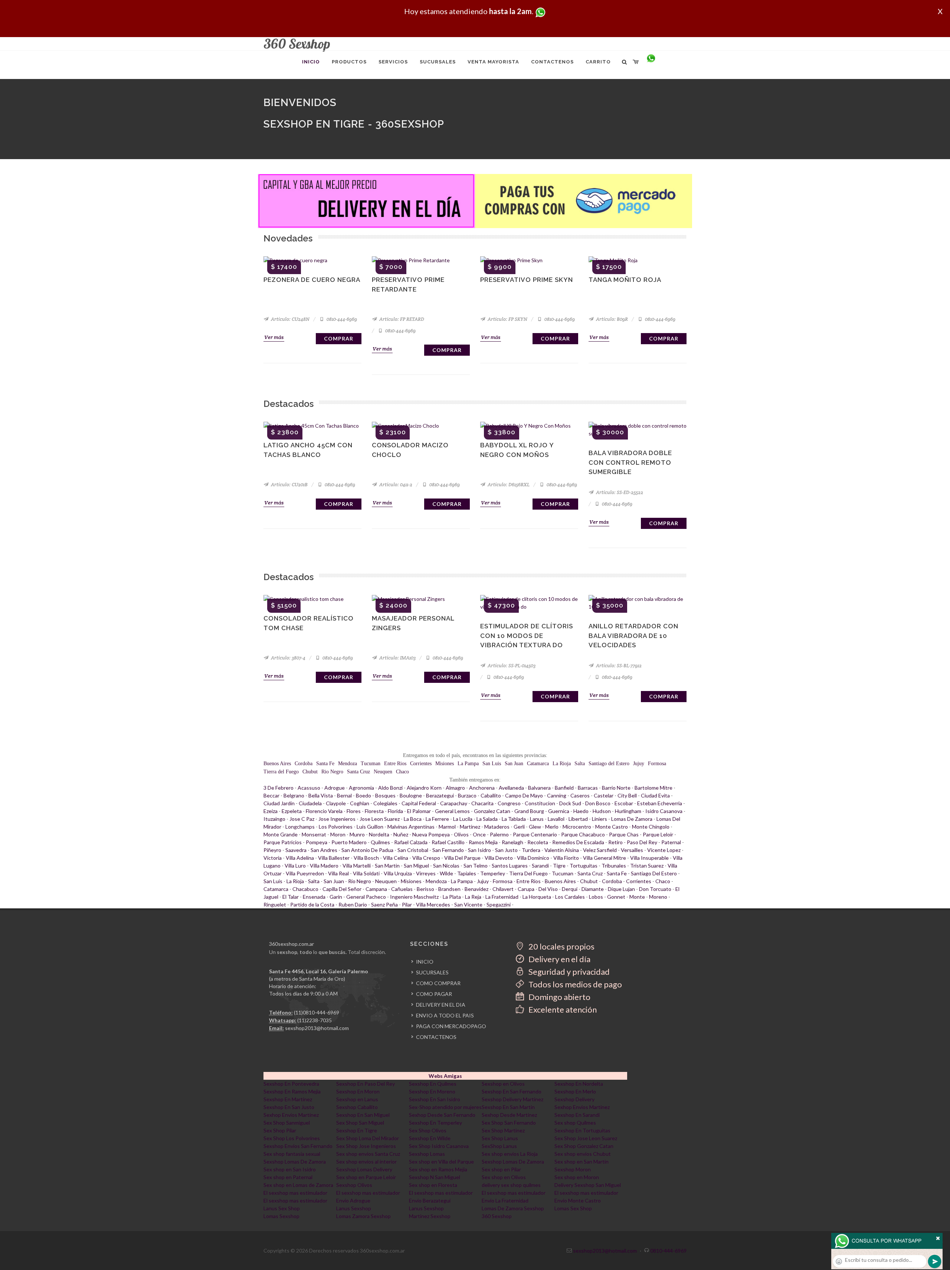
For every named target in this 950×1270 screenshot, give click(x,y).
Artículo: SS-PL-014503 (511, 665)
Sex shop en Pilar (501, 1169)
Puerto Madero (349, 842)
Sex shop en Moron (576, 1177)
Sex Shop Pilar (279, 1130)
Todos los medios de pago (574, 984)
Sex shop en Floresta (433, 1185)
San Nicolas (446, 865)
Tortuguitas (583, 865)
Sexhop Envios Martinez (582, 1107)
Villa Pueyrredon (305, 873)
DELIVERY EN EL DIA (440, 1004)
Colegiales (385, 803)
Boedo (363, 795)
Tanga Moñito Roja (625, 279)
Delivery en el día (558, 959)
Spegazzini (499, 904)
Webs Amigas (445, 1076)
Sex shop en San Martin (581, 1161)
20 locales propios (560, 946)
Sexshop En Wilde (430, 1138)
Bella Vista (320, 795)
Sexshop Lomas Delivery (364, 1169)
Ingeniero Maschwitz (414, 897)
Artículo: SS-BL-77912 (618, 665)
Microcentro (577, 826)
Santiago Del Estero (654, 873)
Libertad (578, 819)
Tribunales (614, 865)
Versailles (632, 850)
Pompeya (316, 842)
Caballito (491, 795)
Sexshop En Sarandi (577, 1115)
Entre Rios (395, 763)
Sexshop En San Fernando (511, 1091)
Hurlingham (628, 811)
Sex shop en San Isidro (289, 1169)
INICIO (424, 961)
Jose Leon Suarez (380, 819)
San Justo (506, 850)
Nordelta (379, 834)
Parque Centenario (535, 834)
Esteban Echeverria (659, 803)
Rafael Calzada (411, 842)
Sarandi (540, 865)
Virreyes (426, 873)
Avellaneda (511, 787)
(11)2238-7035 (314, 1020)
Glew (535, 826)
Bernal (344, 795)
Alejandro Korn (424, 787)
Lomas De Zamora (631, 819)
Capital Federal (419, 803)
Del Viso (548, 889)
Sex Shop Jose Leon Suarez (585, 1138)
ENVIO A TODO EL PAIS (445, 1015)
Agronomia (361, 787)
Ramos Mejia (483, 842)
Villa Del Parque (462, 858)
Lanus (537, 819)
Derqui (569, 889)
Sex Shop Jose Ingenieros (366, 1146)
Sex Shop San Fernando (509, 1122)
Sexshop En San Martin (508, 1107)
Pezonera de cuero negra (311, 279)
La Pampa (468, 763)
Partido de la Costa (312, 904)
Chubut (310, 771)
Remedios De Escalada (578, 842)
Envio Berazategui (430, 1200)
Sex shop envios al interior (366, 1161)
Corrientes (421, 763)
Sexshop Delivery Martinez (512, 1099)
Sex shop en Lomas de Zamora (298, 1185)
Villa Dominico (533, 858)
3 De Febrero (278, 787)
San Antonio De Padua (367, 850)
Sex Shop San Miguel (360, 1122)
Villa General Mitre (604, 858)
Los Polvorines (336, 826)
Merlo (551, 826)
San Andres (324, 850)
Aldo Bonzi (390, 787)
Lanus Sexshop (353, 1208)
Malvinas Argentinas (411, 826)
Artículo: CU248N (289, 319)
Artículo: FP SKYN (507, 319)
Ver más (274, 337)
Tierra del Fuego (281, 771)
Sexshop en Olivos (503, 1083)
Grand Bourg (529, 811)
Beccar (271, 795)
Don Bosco (597, 803)
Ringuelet (274, 904)
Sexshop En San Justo (288, 1107)
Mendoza (347, 763)
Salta (579, 763)
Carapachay (453, 803)
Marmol (447, 826)
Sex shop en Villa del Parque (441, 1161)
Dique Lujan (621, 889)
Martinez (470, 826)
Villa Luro (295, 865)
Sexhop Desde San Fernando (442, 1115)
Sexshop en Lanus (357, 1099)
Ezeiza (270, 811)
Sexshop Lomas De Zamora (294, 1161)
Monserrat (314, 834)
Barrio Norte (616, 787)
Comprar (338, 338)
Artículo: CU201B (289, 484)
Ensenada (314, 897)
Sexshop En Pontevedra (291, 1083)
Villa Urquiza (398, 873)
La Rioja (562, 763)
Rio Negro (332, 771)
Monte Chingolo (650, 826)
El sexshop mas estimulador (295, 1193)
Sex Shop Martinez (503, 1130)
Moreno (658, 897)
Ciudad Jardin (279, 803)
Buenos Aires (277, 763)
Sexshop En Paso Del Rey (365, 1083)
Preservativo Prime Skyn (526, 279)
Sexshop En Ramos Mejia (292, 1091)
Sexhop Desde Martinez (509, 1115)
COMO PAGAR (434, 994)
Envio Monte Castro (577, 1200)
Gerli (519, 826)
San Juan (514, 763)
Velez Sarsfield (600, 850)
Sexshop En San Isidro (434, 1099)
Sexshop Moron (572, 1169)
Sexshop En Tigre (356, 1130)
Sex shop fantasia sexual (291, 1154)
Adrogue (334, 787)
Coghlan (359, 803)
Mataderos (497, 826)
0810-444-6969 (341, 319)
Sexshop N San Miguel (434, 1177)
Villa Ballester (334, 858)
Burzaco (467, 795)
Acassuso (309, 787)
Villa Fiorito (566, 858)
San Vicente (468, 904)
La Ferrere (437, 819)
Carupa (526, 889)
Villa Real (338, 873)
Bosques (385, 795)
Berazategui (440, 795)
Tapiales (466, 873)
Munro (357, 834)
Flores (354, 811)
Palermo (499, 834)
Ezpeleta (292, 811)
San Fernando (448, 850)
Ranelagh (512, 842)
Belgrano (294, 795)
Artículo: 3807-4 (287, 658)
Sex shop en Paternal (287, 1177)
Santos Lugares (510, 865)
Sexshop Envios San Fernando (297, 1146)
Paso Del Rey (642, 842)
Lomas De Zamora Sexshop (513, 1208)
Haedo (581, 811)
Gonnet (616, 897)
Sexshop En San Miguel (363, 1115)
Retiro (615, 842)
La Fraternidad (501, 897)
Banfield (564, 787)
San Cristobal (412, 850)
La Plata (452, 897)
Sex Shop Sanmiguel (286, 1122)
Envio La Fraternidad (505, 1200)
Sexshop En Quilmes (432, 1083)
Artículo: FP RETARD (401, 319)
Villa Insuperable (649, 858)
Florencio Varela (324, 811)
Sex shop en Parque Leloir (366, 1177)
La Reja (473, 897)
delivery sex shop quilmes (511, 1185)
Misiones (444, 763)
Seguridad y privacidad (568, 972)
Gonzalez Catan (492, 811)
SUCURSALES (432, 972)
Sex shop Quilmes (575, 1122)
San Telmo (475, 865)
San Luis (491, 763)
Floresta (374, 811)
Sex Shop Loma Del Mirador (367, 1138)
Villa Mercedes (433, 904)
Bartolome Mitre (653, 787)
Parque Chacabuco (583, 834)
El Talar (290, 897)
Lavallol (556, 819)
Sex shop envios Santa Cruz (368, 1154)
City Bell (627, 795)
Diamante (593, 889)
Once (479, 834)
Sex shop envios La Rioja (510, 1154)
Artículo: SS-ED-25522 (619, 492)
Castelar (603, 795)
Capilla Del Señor (341, 889)
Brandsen (449, 889)
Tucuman (370, 763)
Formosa (657, 763)
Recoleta (537, 842)
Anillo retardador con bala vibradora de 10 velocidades (633, 635)
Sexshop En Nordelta (578, 1083)
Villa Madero (324, 865)
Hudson (602, 811)
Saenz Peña (384, 904)
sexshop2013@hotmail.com (317, 1028)
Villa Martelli (357, 865)
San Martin (387, 865)
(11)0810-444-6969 (316, 1012)
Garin (336, 897)
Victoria (272, 858)
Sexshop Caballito (357, 1107)
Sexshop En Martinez (287, 1099)
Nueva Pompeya (431, 834)
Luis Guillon (370, 826)
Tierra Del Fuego (528, 873)
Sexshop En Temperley (435, 1122)
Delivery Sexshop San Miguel (587, 1185)
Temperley (492, 873)
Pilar (407, 904)
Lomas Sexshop (281, 1216)
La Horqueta (536, 897)
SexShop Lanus (499, 1146)
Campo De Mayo (524, 795)
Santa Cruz (358, 771)
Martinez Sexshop (430, 1216)
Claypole (336, 803)
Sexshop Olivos (354, 1185)
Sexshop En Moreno (432, 1091)
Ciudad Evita (655, 795)
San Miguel (416, 865)
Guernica (558, 811)
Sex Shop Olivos (427, 1130)
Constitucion (540, 803)
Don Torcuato (655, 889)
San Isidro (479, 850)
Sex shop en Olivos (504, 1177)
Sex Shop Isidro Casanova (439, 1146)
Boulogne (411, 795)
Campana (376, 889)
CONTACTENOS (436, 1037)
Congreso (509, 803)
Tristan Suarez (647, 865)
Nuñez (400, 834)
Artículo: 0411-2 (395, 484)
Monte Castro (611, 826)
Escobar (624, 803)
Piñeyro (272, 850)
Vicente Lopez (664, 850)
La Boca (413, 819)
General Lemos (452, 811)
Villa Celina (395, 858)
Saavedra (296, 850)
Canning (556, 795)
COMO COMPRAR (438, 983)
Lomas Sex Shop (573, 1208)
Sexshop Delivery (574, 1099)
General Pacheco (366, 897)
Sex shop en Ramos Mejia (438, 1169)
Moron (337, 834)
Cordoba (303, 763)
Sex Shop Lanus (500, 1138)
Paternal (671, 842)
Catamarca (538, 763)
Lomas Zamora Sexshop (363, 1216)
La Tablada (514, 819)
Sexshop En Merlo (575, 1091)
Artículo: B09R (611, 319)
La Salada (487, 819)
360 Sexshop (497, 1216)
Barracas (588, 787)
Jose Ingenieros (337, 819)
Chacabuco (305, 889)
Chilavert (503, 889)
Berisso (425, 889)
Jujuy (638, 763)
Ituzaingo (274, 819)
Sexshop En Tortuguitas (582, 1130)
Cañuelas (402, 889)
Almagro (455, 787)
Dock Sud (570, 803)
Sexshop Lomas (427, 1154)
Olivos (461, 834)
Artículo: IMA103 (397, 658)
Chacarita (482, 803)
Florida (395, 811)
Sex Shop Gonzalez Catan (583, 1146)
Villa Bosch (366, 858)
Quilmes (380, 842)
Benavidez (476, 889)
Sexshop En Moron (358, 1091)
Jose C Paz (301, 819)
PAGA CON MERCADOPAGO (451, 1026)
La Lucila (462, 819)
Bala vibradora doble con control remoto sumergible (630, 462)
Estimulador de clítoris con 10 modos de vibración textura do (526, 635)
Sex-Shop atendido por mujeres (445, 1107)
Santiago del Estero (609, 763)
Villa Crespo (426, 858)
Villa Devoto (499, 858)
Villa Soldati (366, 873)
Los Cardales (570, 897)
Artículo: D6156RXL (508, 484)
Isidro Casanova (663, 811)
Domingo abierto (558, 997)
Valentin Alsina (561, 850)
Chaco (402, 771)
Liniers (599, 819)
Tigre (559, 865)
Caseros (580, 795)
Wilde (446, 873)
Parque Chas (624, 834)
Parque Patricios (282, 842)
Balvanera (539, 787)
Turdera (531, 850)
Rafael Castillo (448, 842)
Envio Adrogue (353, 1200)
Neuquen (383, 771)
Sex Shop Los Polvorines (291, 1138)
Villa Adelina (300, 858)
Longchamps (300, 826)
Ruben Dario (352, 904)
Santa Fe (325, 763)
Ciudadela (310, 803)
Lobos (596, 897)
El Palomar (419, 811)
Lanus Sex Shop (281, 1208)
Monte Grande (280, 834)
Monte (637, 897)
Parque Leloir (658, 834)
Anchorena (482, 787)
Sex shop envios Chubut (582, 1154)
